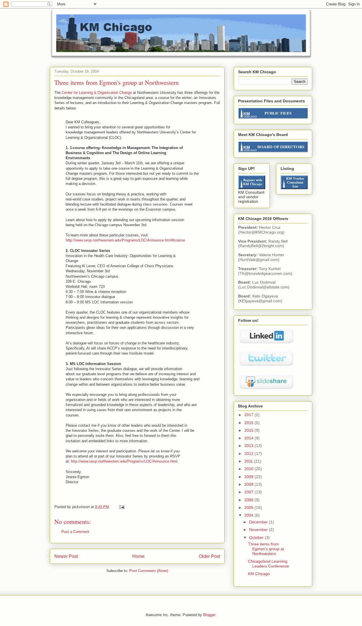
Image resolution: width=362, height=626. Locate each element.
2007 (249, 492)
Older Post (209, 556)
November (259, 529)
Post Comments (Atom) (148, 571)
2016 (249, 422)
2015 (249, 430)
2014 (249, 438)
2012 (249, 453)
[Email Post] (121, 507)
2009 (249, 476)
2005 (249, 507)
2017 (249, 415)
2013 (249, 445)
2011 (249, 461)
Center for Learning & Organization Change (97, 92)
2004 (249, 515)
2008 (249, 484)
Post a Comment (75, 532)
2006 (249, 500)
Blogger (209, 615)
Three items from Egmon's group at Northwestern (266, 549)
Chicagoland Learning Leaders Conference (268, 563)
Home (138, 556)
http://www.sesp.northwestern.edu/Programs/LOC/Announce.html (124, 461)
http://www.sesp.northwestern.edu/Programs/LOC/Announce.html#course (125, 240)
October (257, 537)
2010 (249, 469)
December (259, 522)
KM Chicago (259, 573)
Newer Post (66, 556)
